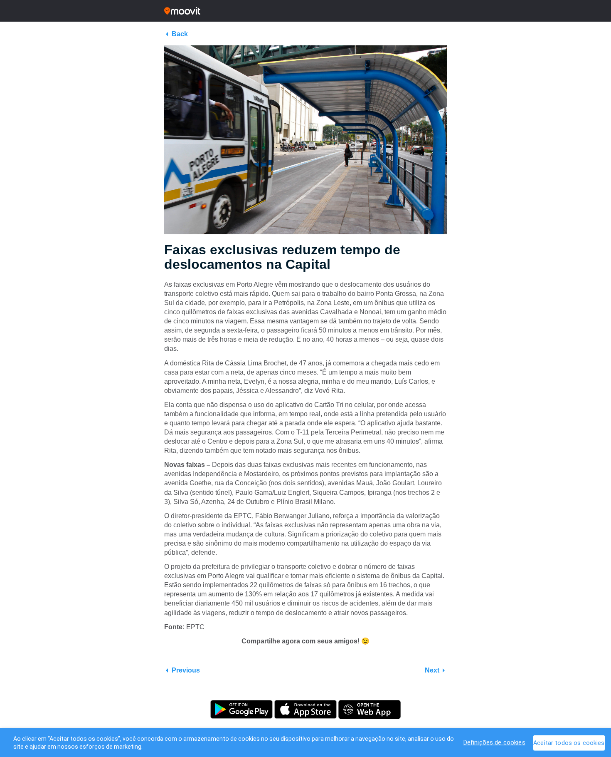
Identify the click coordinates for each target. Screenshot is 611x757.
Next (432, 670)
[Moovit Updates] (305, 10)
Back (180, 33)
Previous (186, 670)
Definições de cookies (494, 742)
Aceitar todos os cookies (568, 742)
